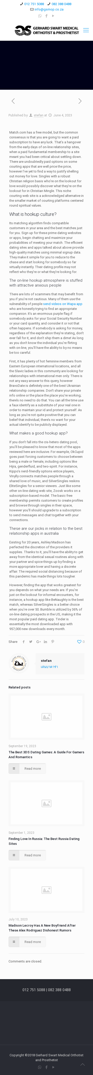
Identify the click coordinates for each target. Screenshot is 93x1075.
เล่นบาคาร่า (49, 667)
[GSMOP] (46, 30)
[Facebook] (46, 16)
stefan (38, 115)
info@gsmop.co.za (49, 9)
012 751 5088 (34, 4)
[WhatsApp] (40, 16)
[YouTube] (53, 16)
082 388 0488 (61, 4)
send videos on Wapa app (62, 304)
